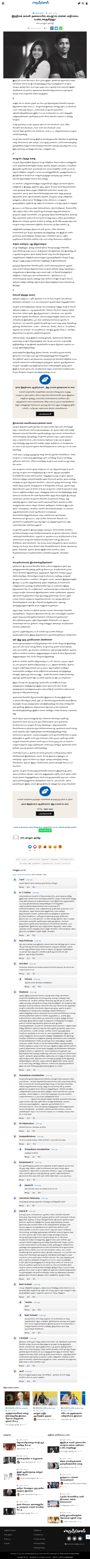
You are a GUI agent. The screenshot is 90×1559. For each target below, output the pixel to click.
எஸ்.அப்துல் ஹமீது (30, 838)
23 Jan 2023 (31, 1449)
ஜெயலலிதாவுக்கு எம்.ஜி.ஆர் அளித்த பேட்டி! (30, 1444)
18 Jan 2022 (64, 1487)
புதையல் (7, 1435)
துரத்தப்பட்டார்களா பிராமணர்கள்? (69, 1479)
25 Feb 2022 (79, 1467)
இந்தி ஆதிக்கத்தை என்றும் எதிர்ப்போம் (30, 1473)
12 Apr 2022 (41, 1478)
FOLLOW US (44, 830)
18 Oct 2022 (52, 1419)
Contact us (38, 1534)
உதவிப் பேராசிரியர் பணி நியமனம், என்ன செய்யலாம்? (72, 1499)
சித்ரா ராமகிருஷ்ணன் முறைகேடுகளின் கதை (71, 1463)
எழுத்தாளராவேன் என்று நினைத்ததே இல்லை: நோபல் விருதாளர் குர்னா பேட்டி (17, 1417)
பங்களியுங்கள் (44, 414)
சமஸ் (7, 1543)
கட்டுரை (8, 1534)
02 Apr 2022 (35, 1513)
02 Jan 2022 (79, 1451)
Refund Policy (39, 1547)
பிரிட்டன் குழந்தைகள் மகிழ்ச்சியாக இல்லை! (71, 1415)
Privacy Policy (39, 1543)
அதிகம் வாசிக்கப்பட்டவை (59, 1435)
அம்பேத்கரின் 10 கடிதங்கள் (29, 1458)
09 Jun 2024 (76, 1505)
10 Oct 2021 (24, 1425)
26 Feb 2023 (79, 1522)
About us (37, 1530)
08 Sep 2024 (74, 1419)
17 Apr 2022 (38, 1462)
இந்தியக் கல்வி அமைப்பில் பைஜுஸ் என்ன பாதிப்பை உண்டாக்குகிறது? (73, 1445)
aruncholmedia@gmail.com (75, 1544)
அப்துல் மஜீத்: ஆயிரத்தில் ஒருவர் (42, 1415)
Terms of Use (39, 1539)
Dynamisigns (69, 1557)
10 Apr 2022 (40, 1495)
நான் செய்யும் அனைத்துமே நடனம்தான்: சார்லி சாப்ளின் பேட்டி (30, 1507)
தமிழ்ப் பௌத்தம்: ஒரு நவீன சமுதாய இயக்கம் (30, 1490)
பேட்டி (7, 1539)
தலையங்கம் (10, 1530)
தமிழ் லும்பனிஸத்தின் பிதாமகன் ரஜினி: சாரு (71, 1517)
